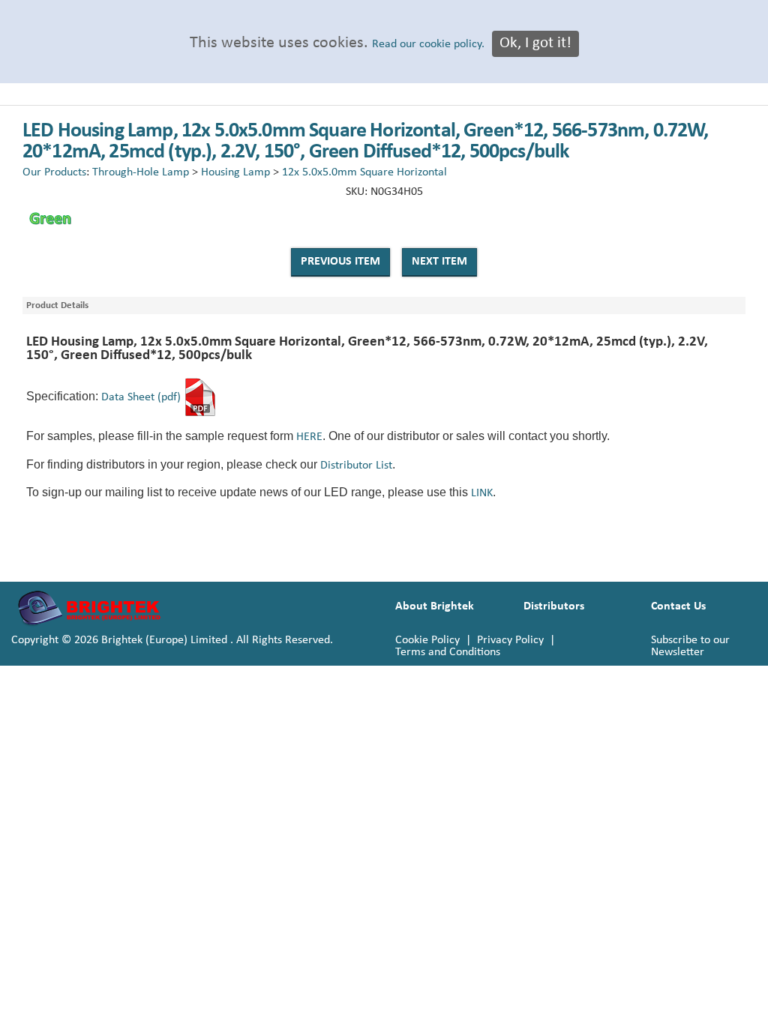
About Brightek (434, 606)
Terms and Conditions (447, 652)
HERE (309, 437)
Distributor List (356, 466)
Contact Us (678, 606)
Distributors (554, 606)
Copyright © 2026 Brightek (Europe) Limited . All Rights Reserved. (172, 640)
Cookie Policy (427, 640)
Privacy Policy (510, 640)
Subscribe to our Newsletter (690, 646)
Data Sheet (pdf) (141, 397)
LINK (482, 493)
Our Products (54, 172)
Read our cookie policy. (428, 44)
